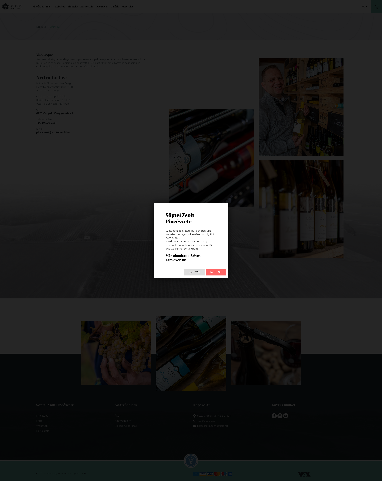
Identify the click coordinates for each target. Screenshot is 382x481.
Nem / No (215, 272)
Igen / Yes (194, 272)
